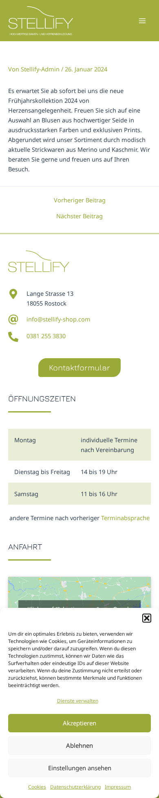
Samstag (26, 494)
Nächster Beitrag (79, 216)
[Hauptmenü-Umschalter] (142, 20)
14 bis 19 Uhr (99, 472)
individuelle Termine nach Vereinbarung (109, 445)
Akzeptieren (79, 723)
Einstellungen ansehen (79, 768)
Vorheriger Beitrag (80, 200)
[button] (147, 618)
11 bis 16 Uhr (99, 494)
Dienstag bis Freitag (42, 472)
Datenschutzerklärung (75, 786)
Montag (25, 440)
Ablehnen (79, 745)
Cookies (37, 786)
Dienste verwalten (77, 700)
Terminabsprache (125, 518)
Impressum (118, 786)
